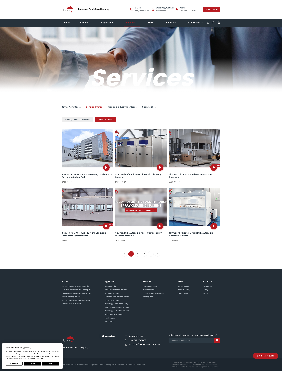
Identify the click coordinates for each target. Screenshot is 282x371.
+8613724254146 (163, 10)
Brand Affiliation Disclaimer (135, 365)
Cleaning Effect (149, 107)
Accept (50, 363)
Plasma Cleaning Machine (71, 297)
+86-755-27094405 (188, 10)
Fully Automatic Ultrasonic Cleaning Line (76, 293)
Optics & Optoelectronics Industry (117, 307)
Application (110, 281)
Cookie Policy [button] (49, 356)
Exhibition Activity (184, 290)
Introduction (207, 286)
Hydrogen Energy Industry (114, 314)
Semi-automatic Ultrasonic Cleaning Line (76, 290)
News (180, 281)
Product (66, 281)
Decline (32, 363)
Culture (205, 293)
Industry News (183, 293)
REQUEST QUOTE (212, 9)
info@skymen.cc (142, 10)
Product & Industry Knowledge (122, 107)
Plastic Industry (110, 318)
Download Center (94, 107)
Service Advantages (71, 107)
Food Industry (109, 321)
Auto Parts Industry (111, 286)
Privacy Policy (111, 365)
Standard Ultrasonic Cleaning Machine (75, 286)
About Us (207, 281)
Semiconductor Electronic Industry (117, 297)
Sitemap (121, 365)
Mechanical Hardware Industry (116, 290)
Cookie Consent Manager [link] (13, 347)
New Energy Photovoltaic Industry (117, 311)
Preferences (14, 363)
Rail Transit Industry (112, 300)
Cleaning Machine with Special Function (76, 300)
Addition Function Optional (71, 304)
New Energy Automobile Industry (116, 304)
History (205, 290)
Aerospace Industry (112, 293)
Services (147, 281)
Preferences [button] (40, 358)
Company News (183, 286)
